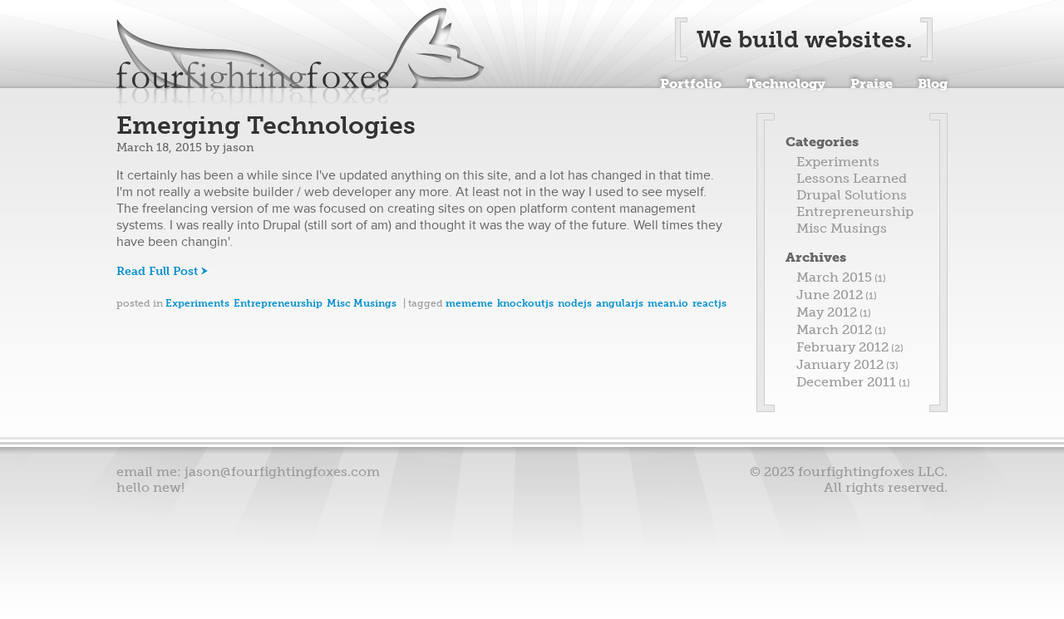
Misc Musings (362, 303)
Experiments (197, 303)
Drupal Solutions (851, 195)
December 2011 (846, 382)
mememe (469, 303)
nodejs (575, 303)
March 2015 (834, 277)
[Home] (300, 59)
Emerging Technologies (266, 125)
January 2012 (840, 364)
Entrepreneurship (278, 303)
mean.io (668, 303)
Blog (933, 82)
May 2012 (826, 312)
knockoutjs (525, 303)
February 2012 (842, 347)
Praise (871, 82)
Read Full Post (157, 271)
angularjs (619, 303)
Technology (785, 82)
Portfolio (691, 82)
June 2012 (829, 294)
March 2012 (834, 329)
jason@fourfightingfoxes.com (282, 471)
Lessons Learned (851, 178)
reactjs (709, 303)
